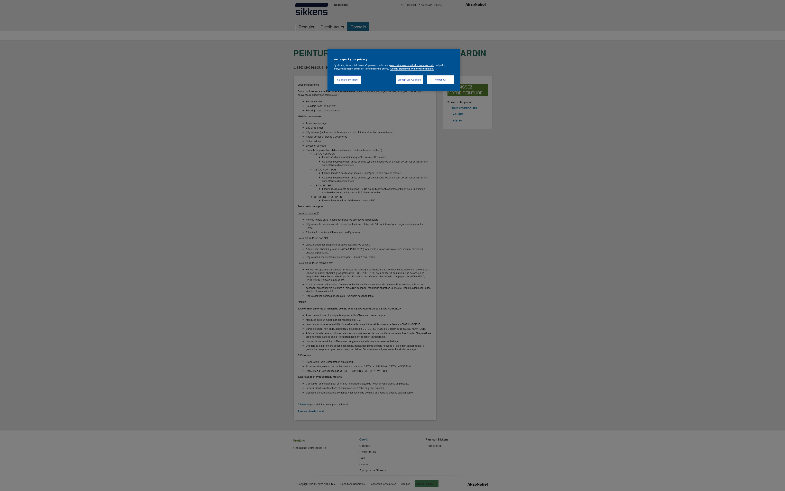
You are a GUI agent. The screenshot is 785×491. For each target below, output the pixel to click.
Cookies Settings (347, 79)
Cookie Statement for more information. (412, 68)
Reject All (440, 79)
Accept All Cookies (409, 79)
